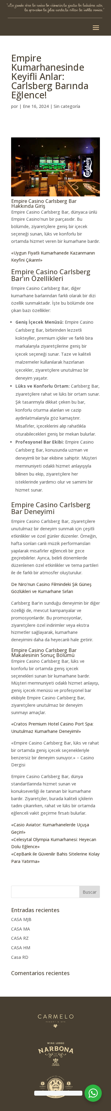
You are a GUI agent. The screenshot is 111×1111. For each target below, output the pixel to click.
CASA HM (20, 948)
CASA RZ (20, 938)
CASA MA (20, 929)
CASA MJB (21, 919)
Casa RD (19, 957)
